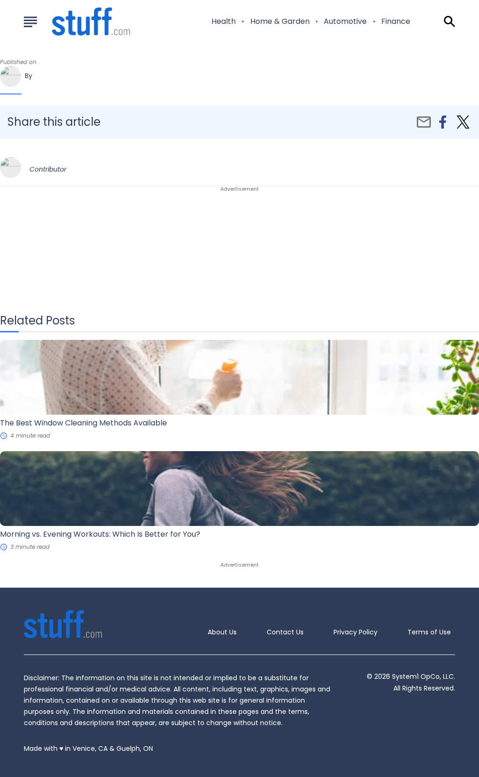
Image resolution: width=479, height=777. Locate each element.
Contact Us (285, 632)
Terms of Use (429, 632)
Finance (395, 21)
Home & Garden (280, 21)
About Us (222, 632)
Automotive (345, 21)
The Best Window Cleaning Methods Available (83, 422)
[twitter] (463, 122)
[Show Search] (449, 21)
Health (223, 21)
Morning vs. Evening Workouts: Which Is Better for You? (100, 534)
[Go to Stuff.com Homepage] (79, 21)
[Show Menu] (30, 20)
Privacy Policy (355, 632)
